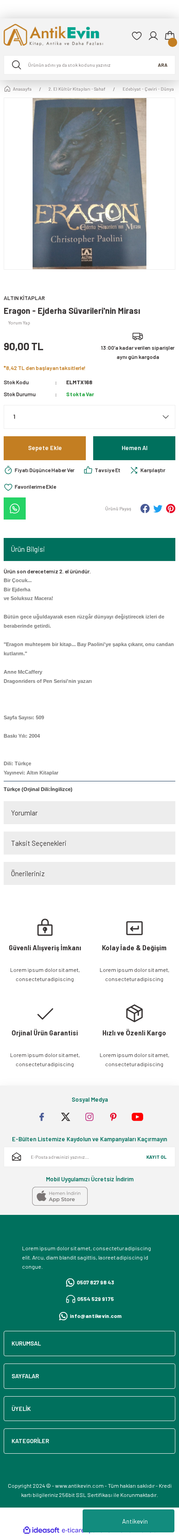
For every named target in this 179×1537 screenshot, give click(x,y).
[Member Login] (153, 35)
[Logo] (64, 36)
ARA (163, 65)
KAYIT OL (156, 1157)
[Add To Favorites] (30, 487)
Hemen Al (134, 447)
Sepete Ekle (45, 447)
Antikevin (135, 1521)
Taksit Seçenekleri (39, 843)
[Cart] (169, 35)
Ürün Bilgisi (28, 549)
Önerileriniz (28, 873)
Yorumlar (24, 813)
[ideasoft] (41, 1530)
